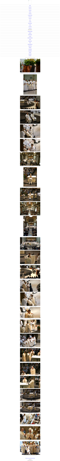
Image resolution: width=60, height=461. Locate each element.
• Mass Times (30, 8)
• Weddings (30, 47)
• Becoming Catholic (30, 31)
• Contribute (30, 21)
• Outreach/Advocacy (30, 44)
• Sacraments (30, 10)
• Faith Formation (30, 34)
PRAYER (30, 52)
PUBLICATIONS (30, 23)
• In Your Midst (30, 26)
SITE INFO (30, 55)
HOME (30, 5)
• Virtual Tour (30, 18)
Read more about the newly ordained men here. (33, 73)
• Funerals (30, 36)
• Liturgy (30, 39)
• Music (30, 42)
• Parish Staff (30, 13)
